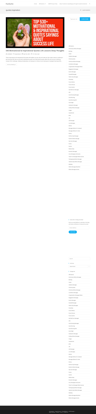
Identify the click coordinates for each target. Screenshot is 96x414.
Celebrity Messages (73, 56)
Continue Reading (12, 65)
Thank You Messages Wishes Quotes (76, 156)
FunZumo (9, 4)
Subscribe (84, 19)
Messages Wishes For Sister (74, 131)
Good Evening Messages (74, 94)
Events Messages (72, 71)
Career (70, 53)
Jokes (70, 115)
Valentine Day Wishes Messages (75, 161)
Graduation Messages (73, 105)
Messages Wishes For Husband (75, 128)
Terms (61, 412)
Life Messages (71, 120)
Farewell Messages (72, 74)
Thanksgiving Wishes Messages (75, 159)
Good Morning (72, 97)
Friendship (71, 79)
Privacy (57, 412)
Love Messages (72, 123)
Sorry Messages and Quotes (74, 154)
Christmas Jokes (72, 59)
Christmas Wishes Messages (74, 61)
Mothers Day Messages (73, 136)
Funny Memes (72, 82)
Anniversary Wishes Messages (75, 48)
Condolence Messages (73, 64)
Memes (70, 125)
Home (50, 412)
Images (70, 110)
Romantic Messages (73, 151)
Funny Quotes (72, 87)
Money (70, 133)
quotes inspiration (86, 10)
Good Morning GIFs (73, 100)
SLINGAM (9, 54)
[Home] (80, 10)
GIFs (69, 92)
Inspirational (18, 54)
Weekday (71, 164)
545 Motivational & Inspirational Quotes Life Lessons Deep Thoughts (35, 50)
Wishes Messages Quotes (74, 169)
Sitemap (53, 412)
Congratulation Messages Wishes (75, 66)
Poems (70, 143)
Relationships (71, 148)
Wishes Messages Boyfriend (74, 166)
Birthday (70, 51)
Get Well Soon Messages (74, 89)
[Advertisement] (79, 32)
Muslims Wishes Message (74, 138)
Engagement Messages (73, 69)
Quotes (70, 146)
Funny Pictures (72, 84)
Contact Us (66, 412)
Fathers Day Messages (73, 76)
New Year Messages (73, 141)
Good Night (71, 102)
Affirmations (71, 46)
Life (69, 118)
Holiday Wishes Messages (74, 107)
